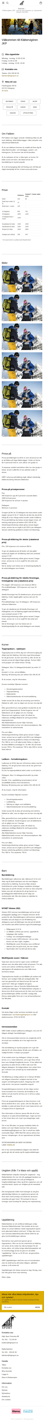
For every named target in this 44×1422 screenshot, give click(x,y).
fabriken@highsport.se (10, 76)
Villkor (4, 1365)
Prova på (9, 107)
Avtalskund (6, 1396)
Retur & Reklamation (9, 1377)
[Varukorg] (41, 3)
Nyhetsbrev (6, 1393)
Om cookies (6, 1400)
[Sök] (7, 3)
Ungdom (13, 113)
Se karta (5, 91)
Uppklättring (28, 113)
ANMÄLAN (11, 1145)
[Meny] (3, 3)
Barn (35, 107)
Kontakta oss (6, 1368)
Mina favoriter (7, 1371)
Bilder (35, 101)
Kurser (23, 107)
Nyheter (5, 1390)
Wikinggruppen (28, 1419)
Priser (23, 101)
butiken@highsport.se (10, 1343)
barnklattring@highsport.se (23, 1015)
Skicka (37, 1307)
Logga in (5, 1374)
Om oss (5, 1387)
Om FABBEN (9, 101)
